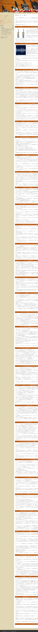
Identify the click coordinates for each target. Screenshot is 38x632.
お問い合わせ (2, 24)
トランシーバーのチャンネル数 (4, 19)
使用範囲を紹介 (2, 20)
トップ (1, 14)
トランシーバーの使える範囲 (4, 15)
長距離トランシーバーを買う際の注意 (5, 21)
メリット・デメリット (3, 18)
